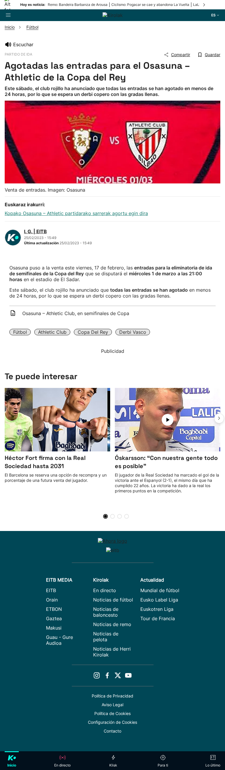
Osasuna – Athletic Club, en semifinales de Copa (75, 313)
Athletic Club (52, 332)
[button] (219, 418)
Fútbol (20, 332)
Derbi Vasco (132, 332)
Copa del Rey (93, 332)
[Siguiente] (204, 4)
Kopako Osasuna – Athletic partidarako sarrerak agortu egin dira (76, 213)
